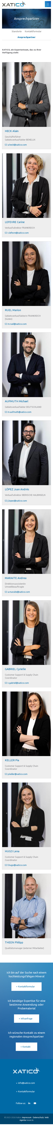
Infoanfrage (26, 1018)
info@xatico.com (26, 1083)
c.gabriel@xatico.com (18, 683)
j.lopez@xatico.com (17, 500)
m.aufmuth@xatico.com (19, 412)
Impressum (26, 1117)
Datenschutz (38, 1117)
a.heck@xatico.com (17, 145)
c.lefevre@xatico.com (18, 233)
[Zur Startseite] (14, 3)
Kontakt (26, 1046)
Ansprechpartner (26, 37)
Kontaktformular (33, 31)
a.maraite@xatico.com (19, 592)
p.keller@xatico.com (17, 774)
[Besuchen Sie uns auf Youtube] (35, 1103)
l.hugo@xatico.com (17, 865)
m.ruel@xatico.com (17, 324)
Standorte (17, 31)
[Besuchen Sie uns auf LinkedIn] (29, 1103)
